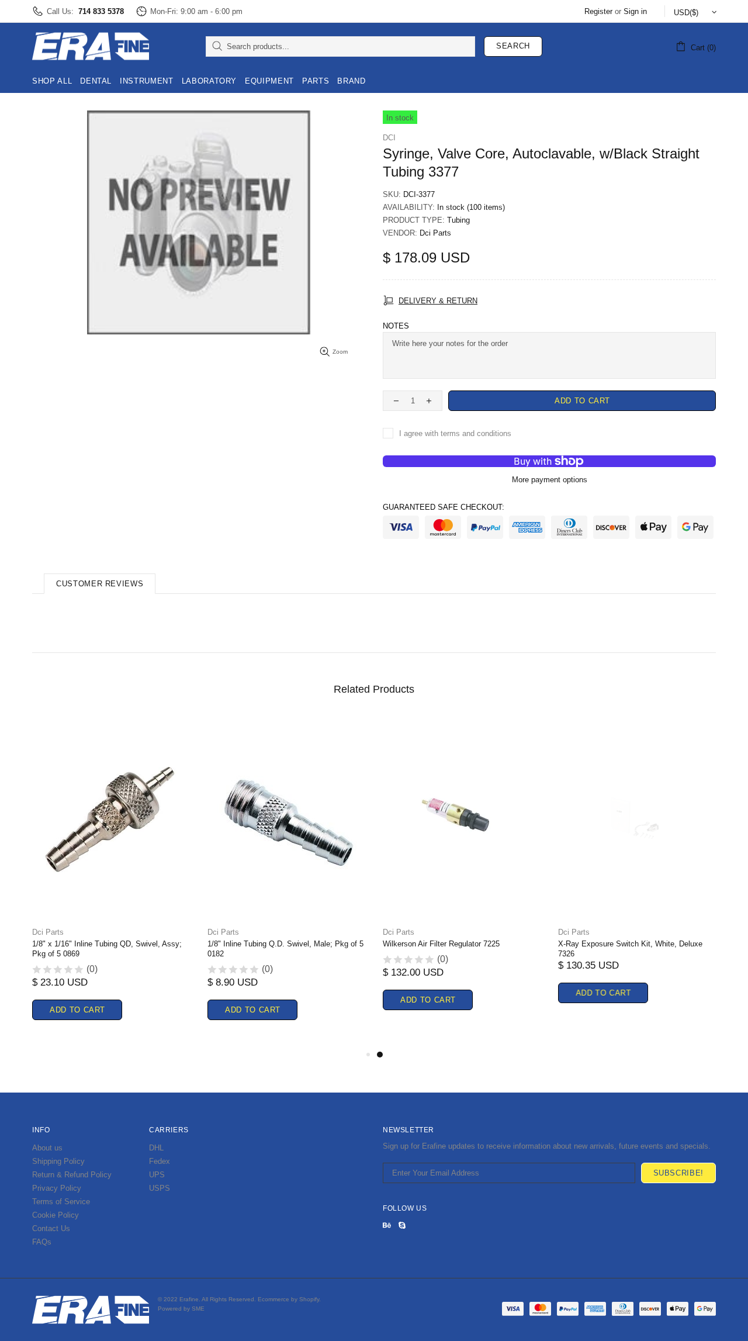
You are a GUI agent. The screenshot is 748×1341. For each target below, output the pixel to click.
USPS (159, 1188)
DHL (156, 1147)
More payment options (549, 479)
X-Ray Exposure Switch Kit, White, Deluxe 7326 (630, 948)
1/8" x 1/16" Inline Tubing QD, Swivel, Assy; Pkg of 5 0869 (107, 948)
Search (513, 46)
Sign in (635, 11)
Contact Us (51, 1228)
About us (47, 1147)
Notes (396, 326)
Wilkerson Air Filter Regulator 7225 (441, 943)
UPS (157, 1174)
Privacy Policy (56, 1188)
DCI (389, 137)
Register (598, 11)
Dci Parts (435, 233)
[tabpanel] (461, 877)
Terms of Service (61, 1201)
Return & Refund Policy (72, 1174)
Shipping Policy (58, 1161)
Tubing (458, 220)
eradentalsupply (90, 46)
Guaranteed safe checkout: (443, 507)
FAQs (41, 1242)
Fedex (159, 1161)
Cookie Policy (55, 1215)
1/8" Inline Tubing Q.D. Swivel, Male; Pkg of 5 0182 (285, 948)
